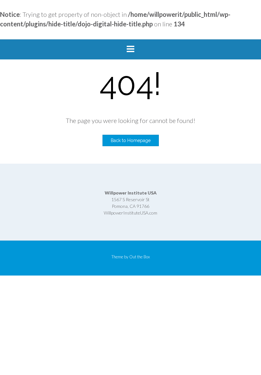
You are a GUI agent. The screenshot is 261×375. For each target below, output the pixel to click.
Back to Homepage (131, 140)
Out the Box (139, 256)
